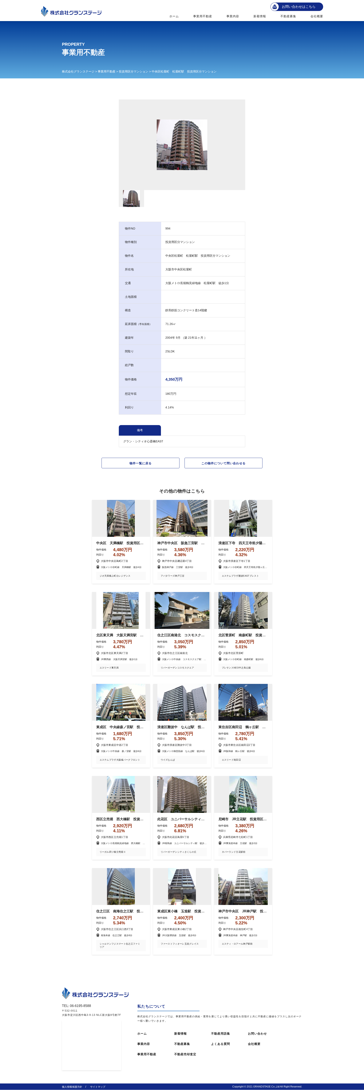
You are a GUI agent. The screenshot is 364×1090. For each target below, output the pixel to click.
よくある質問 (220, 1044)
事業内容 (232, 16)
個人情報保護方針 (72, 1086)
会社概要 (316, 16)
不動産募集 (288, 16)
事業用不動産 (202, 16)
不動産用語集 (220, 1033)
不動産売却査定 (185, 1054)
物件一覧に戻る (141, 463)
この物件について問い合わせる (223, 463)
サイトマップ (97, 1086)
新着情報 (259, 16)
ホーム (174, 16)
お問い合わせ (257, 1033)
